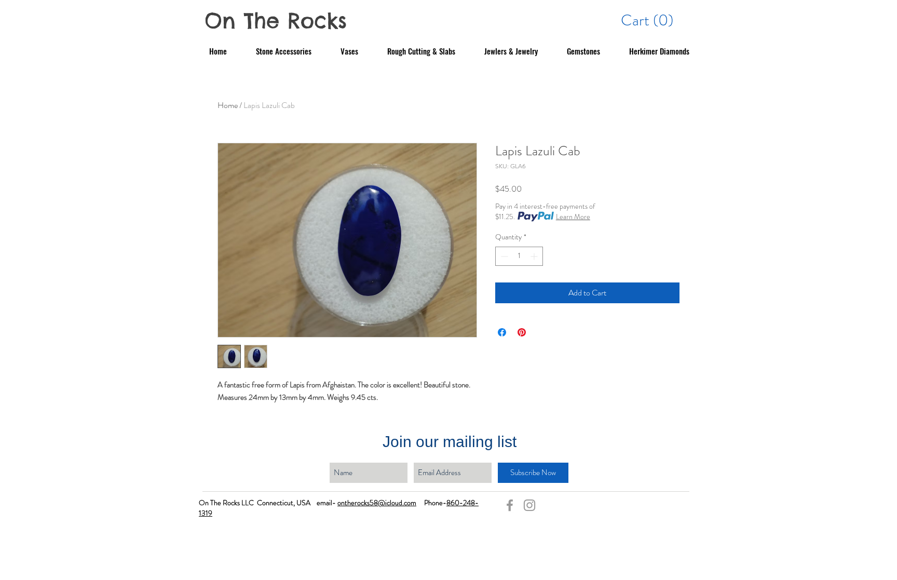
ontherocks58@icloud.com (376, 502)
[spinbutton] (519, 256)
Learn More (573, 216)
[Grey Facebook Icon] (510, 505)
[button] (648, 20)
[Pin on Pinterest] (521, 332)
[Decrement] (503, 256)
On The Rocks (276, 20)
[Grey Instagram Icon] (529, 505)
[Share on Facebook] (502, 332)
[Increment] (534, 256)
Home (228, 105)
